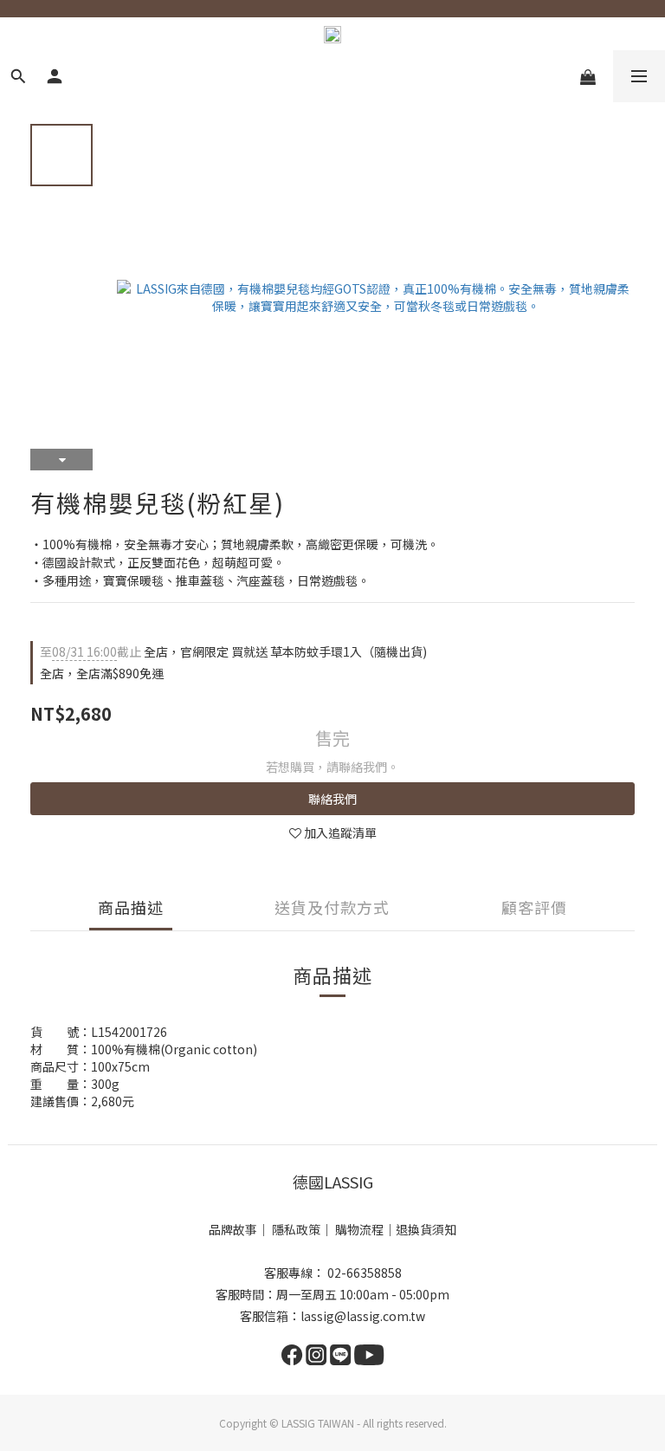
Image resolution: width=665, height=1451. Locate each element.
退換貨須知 (426, 1229)
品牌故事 (233, 1229)
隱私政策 (296, 1229)
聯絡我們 (332, 798)
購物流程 (359, 1229)
